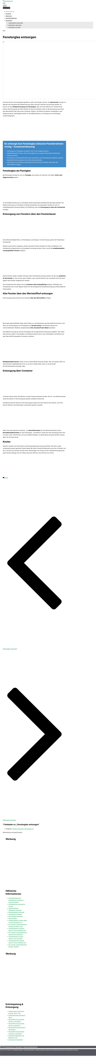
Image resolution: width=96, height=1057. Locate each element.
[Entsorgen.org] (8, 1)
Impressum (18, 1047)
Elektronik (9, 16)
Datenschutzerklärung (30, 1047)
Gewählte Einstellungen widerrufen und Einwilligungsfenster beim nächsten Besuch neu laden (56, 1049)
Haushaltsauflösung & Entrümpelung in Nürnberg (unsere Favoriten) (15, 900)
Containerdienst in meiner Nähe (15, 22)
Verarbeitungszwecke (18, 1049)
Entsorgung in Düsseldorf (15, 1039)
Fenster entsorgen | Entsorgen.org (23, 829)
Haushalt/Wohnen (11, 18)
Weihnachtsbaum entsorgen (16, 912)
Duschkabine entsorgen (15, 914)
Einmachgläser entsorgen (15, 916)
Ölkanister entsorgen (9, 820)
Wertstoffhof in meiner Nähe (14, 25)
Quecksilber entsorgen (10, 649)
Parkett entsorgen (13, 908)
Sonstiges (9, 20)
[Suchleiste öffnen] (4, 3)
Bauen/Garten (10, 11)
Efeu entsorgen (12, 918)
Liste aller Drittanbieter (29, 1049)
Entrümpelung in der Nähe (14, 27)
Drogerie (8, 14)
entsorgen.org (9, 1047)
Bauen (6, 477)
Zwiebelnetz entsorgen (14, 910)
